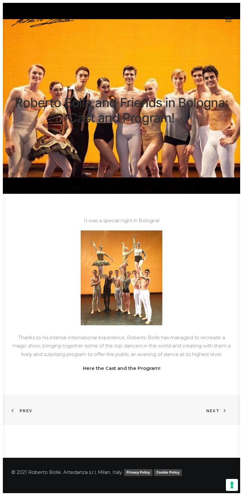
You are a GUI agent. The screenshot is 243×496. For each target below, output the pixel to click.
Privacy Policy (138, 472)
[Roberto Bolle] (44, 19)
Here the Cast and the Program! (121, 368)
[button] (228, 19)
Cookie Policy (167, 472)
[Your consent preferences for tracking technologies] (232, 485)
